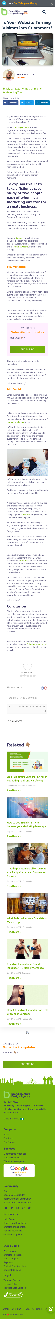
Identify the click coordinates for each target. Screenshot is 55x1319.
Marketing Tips (14, 92)
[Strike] (19, 706)
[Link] (36, 706)
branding (20, 238)
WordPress (24, 561)
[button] (44, 12)
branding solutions (21, 127)
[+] (43, 706)
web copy (25, 514)
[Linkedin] (17, 1207)
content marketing (15, 422)
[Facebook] (6, 1207)
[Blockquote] (30, 706)
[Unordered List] (26, 706)
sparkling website (20, 247)
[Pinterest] (29, 1207)
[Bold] (9, 706)
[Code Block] (33, 706)
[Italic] (13, 706)
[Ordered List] (23, 706)
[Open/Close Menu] (51, 11)
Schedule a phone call (37, 644)
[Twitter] (11, 1207)
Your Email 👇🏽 (17, 338)
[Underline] (16, 706)
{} (40, 706)
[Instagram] (23, 1207)
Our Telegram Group (26, 3)
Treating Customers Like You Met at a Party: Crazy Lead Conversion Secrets (26, 872)
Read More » (14, 790)
